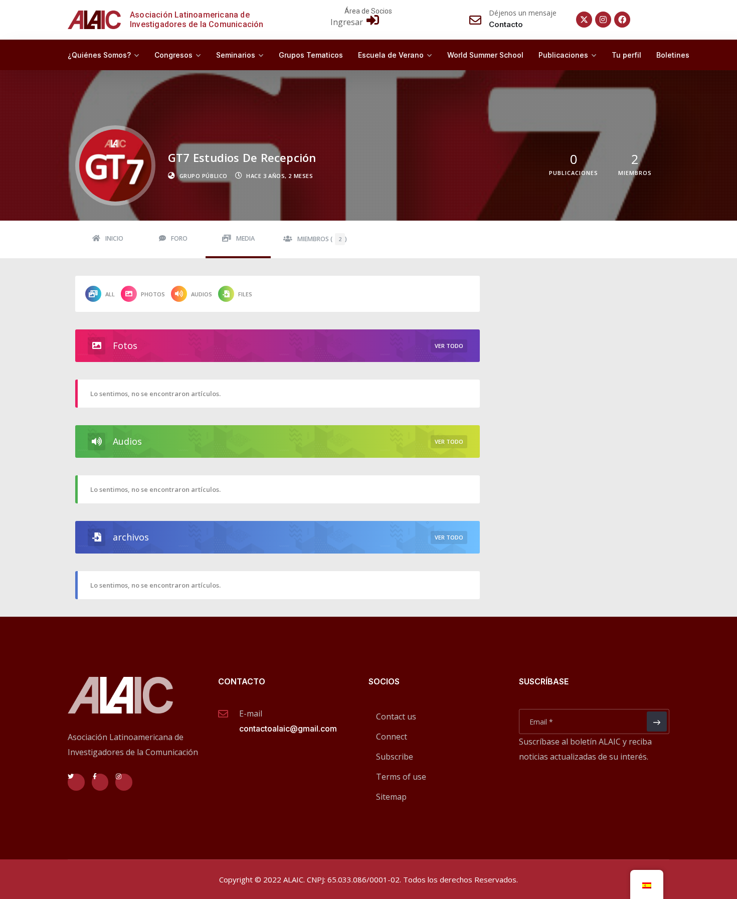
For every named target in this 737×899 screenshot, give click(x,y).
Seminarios (235, 55)
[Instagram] (603, 20)
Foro (179, 238)
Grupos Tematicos (311, 55)
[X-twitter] (584, 20)
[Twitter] (76, 782)
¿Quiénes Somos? (99, 55)
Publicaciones (563, 55)
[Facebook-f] (100, 782)
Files (245, 294)
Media (245, 238)
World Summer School (485, 55)
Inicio (114, 238)
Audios (201, 294)
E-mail (250, 713)
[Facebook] (622, 20)
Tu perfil (626, 55)
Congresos (173, 55)
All (110, 294)
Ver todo (449, 345)
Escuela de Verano (391, 55)
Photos (153, 294)
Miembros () (322, 239)
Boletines (672, 55)
